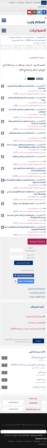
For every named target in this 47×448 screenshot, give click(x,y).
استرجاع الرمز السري (36, 289)
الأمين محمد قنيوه (40, 382)
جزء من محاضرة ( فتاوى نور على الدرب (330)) (29, 94)
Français (20, 3)
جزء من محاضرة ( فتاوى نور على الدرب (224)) (29, 211)
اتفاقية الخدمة (23, 435)
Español (37, 3)
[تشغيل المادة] (2, 86)
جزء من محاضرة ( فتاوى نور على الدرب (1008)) (28, 176)
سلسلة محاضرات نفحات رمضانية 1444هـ (27, 329)
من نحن (7, 435)
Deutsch (28, 3)
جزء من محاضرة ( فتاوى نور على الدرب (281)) (29, 235)
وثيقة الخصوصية (37, 435)
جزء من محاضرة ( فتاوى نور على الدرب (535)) (29, 117)
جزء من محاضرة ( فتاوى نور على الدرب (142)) (29, 199)
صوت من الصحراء (38, 387)
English (12, 3)
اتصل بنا (14, 435)
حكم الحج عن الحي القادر (24, 156)
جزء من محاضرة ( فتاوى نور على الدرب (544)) (29, 129)
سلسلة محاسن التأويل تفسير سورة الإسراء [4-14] (28, 365)
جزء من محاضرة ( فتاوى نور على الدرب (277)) (29, 223)
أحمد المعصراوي (40, 375)
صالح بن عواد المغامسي (38, 368)
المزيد (38, 341)
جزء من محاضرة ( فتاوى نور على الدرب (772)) (29, 152)
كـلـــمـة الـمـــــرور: (30, 256)
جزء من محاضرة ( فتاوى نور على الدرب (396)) (29, 105)
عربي (44, 3)
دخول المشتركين (23, 263)
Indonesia (42, 7)
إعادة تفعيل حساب (37, 297)
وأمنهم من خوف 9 (36, 323)
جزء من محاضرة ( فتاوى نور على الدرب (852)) (29, 164)
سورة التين (41, 372)
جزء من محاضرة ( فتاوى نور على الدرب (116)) (29, 188)
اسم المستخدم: (30, 249)
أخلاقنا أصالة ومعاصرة (35, 317)
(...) (44, 390)
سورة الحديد (41, 379)
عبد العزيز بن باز (33, 91)
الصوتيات (38, 30)
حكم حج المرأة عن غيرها (24, 203)
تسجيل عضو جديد (37, 293)
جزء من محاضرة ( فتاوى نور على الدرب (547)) (29, 141)
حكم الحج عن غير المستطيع (22, 133)
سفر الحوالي (42, 360)
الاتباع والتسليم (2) (38, 357)
